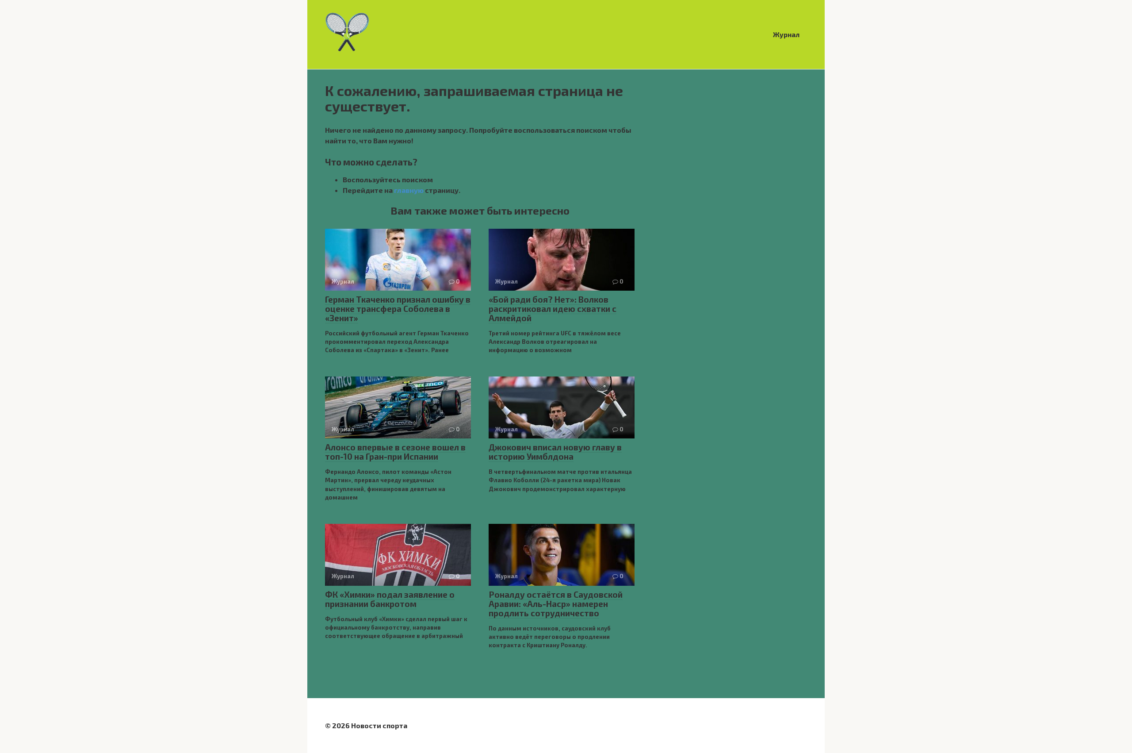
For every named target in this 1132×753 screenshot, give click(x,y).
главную (409, 190)
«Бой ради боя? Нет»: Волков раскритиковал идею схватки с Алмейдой (552, 308)
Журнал (786, 34)
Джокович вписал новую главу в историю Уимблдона (555, 451)
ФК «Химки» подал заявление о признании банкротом (390, 599)
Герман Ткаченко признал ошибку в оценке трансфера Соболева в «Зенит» (397, 308)
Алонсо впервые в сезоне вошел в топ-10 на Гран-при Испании (395, 451)
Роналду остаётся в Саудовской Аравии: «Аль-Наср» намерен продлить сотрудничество (556, 603)
